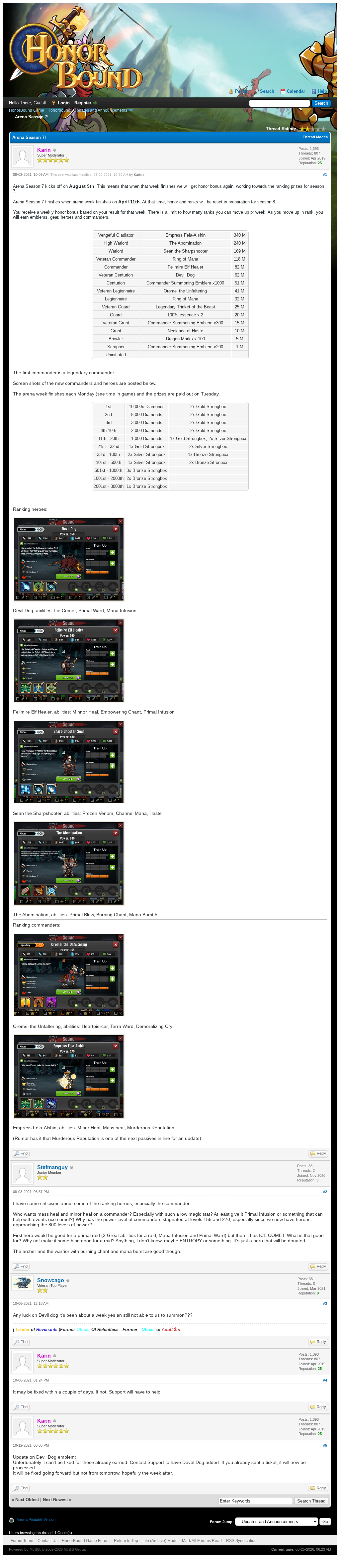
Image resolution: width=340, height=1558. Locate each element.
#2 (325, 1192)
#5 (325, 1445)
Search (267, 91)
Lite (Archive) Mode (160, 1540)
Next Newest (55, 1499)
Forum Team (22, 1540)
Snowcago (50, 1280)
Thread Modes (315, 137)
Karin (138, 174)
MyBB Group (75, 1549)
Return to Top (126, 1540)
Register (82, 102)
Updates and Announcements (100, 110)
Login (64, 102)
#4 (325, 1380)
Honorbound (58, 110)
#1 (325, 174)
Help (322, 91)
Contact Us (47, 1540)
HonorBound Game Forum (86, 1540)
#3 (325, 1303)
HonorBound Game (26, 110)
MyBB (35, 1549)
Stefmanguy (52, 1167)
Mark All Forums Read (202, 1540)
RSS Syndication (241, 1540)
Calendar (296, 91)
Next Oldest (27, 1499)
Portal (241, 91)
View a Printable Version (36, 1519)
